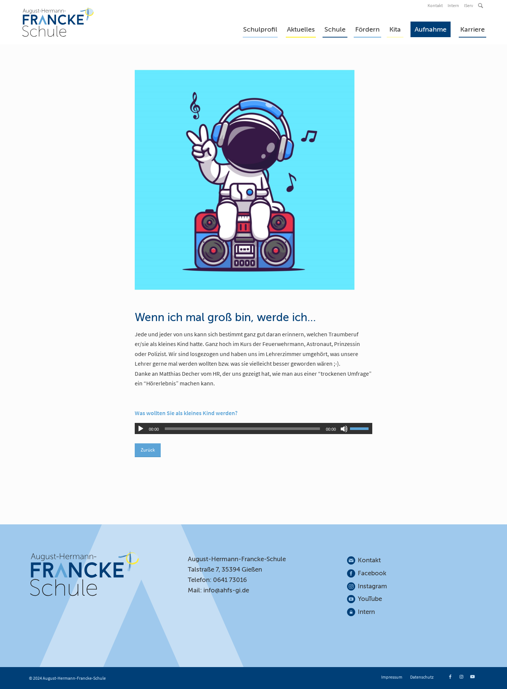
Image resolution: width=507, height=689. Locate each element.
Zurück (148, 450)
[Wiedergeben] (140, 429)
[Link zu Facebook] (450, 676)
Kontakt (435, 5)
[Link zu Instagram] (461, 676)
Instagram (372, 586)
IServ (468, 5)
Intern (453, 5)
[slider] (361, 428)
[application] (253, 428)
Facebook (372, 573)
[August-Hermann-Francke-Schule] (58, 22)
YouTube (370, 598)
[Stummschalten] (344, 429)
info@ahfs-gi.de (226, 590)
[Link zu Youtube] (472, 676)
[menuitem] (436, 5)
